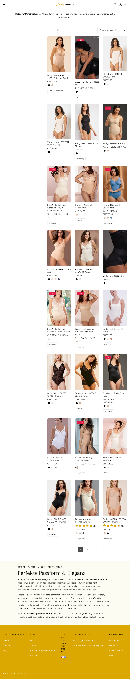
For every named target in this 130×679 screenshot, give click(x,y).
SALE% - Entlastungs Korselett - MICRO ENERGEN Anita (56, 208)
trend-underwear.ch (18, 673)
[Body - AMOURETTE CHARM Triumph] (59, 372)
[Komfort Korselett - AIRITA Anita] (87, 184)
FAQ (32, 640)
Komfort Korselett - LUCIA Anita (59, 270)
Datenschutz (115, 645)
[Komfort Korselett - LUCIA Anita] (59, 248)
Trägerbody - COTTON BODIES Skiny (58, 143)
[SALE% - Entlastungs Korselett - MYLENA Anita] (59, 308)
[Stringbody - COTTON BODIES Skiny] (115, 53)
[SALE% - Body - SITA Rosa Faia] (87, 57)
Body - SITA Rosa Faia (113, 276)
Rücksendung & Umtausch (42, 650)
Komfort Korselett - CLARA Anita (112, 206)
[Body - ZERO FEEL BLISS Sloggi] (87, 122)
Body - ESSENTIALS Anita (114, 143)
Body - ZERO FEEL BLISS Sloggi (86, 144)
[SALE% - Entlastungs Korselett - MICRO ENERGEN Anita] (59, 184)
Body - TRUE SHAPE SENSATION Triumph (57, 520)
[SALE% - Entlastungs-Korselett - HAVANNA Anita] (87, 308)
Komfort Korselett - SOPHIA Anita (56, 459)
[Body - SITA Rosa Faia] (115, 251)
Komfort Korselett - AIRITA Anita (84, 206)
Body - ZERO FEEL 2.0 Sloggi (113, 330)
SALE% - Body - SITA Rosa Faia (87, 83)
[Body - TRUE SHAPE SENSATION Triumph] (59, 498)
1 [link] (80, 549)
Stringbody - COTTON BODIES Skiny (113, 75)
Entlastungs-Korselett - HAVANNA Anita (85, 520)
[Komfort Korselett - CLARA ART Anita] (87, 248)
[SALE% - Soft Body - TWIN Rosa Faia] (87, 436)
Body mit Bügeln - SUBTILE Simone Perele (58, 76)
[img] (83, 526)
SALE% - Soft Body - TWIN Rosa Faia (84, 459)
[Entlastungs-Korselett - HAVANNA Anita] (87, 498)
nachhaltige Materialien (83, 640)
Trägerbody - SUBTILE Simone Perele (85, 394)
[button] (4, 4)
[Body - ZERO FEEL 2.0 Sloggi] (115, 308)
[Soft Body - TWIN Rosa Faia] (115, 372)
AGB (111, 655)
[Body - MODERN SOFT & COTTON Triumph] (115, 498)
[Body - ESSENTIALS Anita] (115, 122)
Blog (5, 650)
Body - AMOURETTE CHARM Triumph (56, 394)
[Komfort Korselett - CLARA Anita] (115, 184)
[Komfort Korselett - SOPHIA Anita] (59, 436)
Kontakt (34, 655)
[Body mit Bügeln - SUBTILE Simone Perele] (59, 54)
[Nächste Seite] (94, 549)
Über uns (7, 645)
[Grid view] (48, 30)
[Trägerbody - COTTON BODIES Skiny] (59, 121)
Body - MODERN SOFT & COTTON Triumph (114, 520)
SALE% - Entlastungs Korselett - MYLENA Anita (58, 330)
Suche (6, 640)
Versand (34, 645)
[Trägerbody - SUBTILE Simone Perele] (87, 372)
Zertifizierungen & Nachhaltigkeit (87, 645)
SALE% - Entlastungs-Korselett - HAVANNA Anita (85, 332)
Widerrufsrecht (116, 650)
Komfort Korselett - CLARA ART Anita (84, 270)
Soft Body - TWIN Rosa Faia (114, 394)
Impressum (114, 640)
